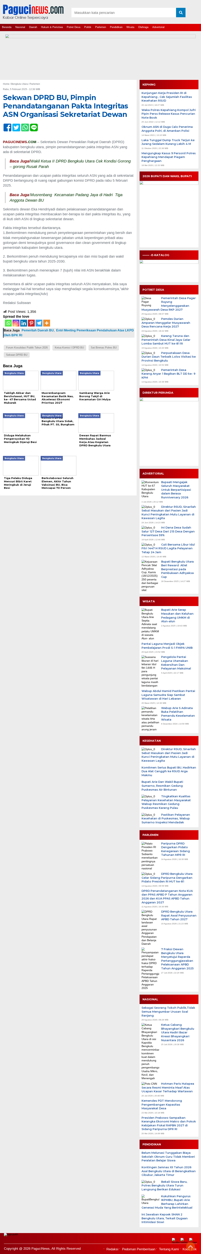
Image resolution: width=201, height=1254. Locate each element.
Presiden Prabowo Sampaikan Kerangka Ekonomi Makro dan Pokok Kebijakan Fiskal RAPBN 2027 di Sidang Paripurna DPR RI (169, 1123)
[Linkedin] (23, 323)
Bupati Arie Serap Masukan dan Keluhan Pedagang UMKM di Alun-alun (177, 615)
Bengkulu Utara (19, 84)
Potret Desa (73, 27)
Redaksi (112, 1249)
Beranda (6, 27)
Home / (7, 84)
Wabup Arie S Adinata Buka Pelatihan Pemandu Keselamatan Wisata (178, 713)
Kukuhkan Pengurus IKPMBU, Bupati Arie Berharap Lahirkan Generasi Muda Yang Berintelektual (167, 1202)
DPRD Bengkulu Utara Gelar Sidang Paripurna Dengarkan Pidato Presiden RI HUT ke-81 (167, 877)
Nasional (20, 27)
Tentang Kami (169, 1249)
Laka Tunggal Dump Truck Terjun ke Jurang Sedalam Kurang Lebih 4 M (168, 142)
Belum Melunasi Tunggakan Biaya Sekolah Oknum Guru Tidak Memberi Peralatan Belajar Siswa (168, 1156)
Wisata (130, 27)
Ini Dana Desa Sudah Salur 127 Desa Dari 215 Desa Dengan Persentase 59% (168, 531)
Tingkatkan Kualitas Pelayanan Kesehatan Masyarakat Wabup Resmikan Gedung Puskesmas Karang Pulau (166, 802)
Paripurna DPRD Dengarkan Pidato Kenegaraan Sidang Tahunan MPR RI (175, 849)
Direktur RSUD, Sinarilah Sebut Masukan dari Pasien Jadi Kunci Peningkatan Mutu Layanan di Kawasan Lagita (169, 512)
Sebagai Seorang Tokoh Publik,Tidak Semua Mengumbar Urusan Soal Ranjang (168, 1011)
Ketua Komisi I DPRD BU (69, 347)
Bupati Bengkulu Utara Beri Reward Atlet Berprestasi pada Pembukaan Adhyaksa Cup (177, 569)
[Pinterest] (31, 323)
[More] (46, 323)
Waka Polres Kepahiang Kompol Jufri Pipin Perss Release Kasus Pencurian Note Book (169, 113)
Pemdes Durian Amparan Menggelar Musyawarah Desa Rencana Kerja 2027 (166, 322)
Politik (87, 27)
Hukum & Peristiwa (52, 27)
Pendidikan (116, 27)
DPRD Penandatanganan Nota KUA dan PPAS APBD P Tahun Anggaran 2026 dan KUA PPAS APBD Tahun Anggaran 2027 (167, 896)
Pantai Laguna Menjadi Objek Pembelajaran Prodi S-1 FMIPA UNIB (167, 646)
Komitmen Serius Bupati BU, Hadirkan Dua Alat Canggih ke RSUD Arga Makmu (169, 771)
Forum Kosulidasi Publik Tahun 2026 (27, 347)
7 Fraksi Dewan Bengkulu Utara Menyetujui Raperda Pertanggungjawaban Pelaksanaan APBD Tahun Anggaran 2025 (177, 958)
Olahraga (143, 27)
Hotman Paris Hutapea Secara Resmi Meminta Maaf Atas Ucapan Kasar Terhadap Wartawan (168, 1087)
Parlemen (100, 27)
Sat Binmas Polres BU (104, 347)
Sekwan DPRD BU (16, 354)
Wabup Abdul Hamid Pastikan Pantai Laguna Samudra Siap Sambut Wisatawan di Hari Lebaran (168, 694)
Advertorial (158, 27)
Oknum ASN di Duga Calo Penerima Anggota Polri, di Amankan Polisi (167, 129)
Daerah (33, 27)
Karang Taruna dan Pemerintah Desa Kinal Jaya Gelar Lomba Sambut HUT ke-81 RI (166, 339)
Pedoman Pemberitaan (138, 1249)
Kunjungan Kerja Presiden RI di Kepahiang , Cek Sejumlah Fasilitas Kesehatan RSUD (167, 96)
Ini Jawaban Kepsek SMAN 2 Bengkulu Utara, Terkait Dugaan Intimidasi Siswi (165, 1218)
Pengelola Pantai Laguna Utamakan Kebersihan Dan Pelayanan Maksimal (176, 662)
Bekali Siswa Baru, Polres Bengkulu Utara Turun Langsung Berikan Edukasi (164, 1185)
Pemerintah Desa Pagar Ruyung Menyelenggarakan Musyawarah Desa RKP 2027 (169, 303)
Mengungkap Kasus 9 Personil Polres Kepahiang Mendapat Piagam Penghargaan (169, 157)
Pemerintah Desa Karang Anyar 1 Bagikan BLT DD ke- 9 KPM (168, 373)
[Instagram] (16, 323)
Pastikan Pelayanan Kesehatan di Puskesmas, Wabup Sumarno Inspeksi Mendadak (166, 818)
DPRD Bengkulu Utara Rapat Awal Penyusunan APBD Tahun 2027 (178, 915)
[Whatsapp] (8, 323)
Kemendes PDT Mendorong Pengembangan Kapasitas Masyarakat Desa (162, 1104)
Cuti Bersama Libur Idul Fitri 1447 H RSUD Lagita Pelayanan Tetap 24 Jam (168, 548)
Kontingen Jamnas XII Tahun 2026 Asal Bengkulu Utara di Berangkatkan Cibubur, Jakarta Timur (169, 1171)
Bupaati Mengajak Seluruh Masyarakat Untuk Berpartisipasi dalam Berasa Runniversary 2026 (176, 489)
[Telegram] (39, 323)
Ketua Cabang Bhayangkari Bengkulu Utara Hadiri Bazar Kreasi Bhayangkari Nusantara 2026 (177, 1032)
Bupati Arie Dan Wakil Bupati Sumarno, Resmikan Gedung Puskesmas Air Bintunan (162, 785)
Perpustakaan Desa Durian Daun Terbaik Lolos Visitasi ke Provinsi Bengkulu (169, 356)
